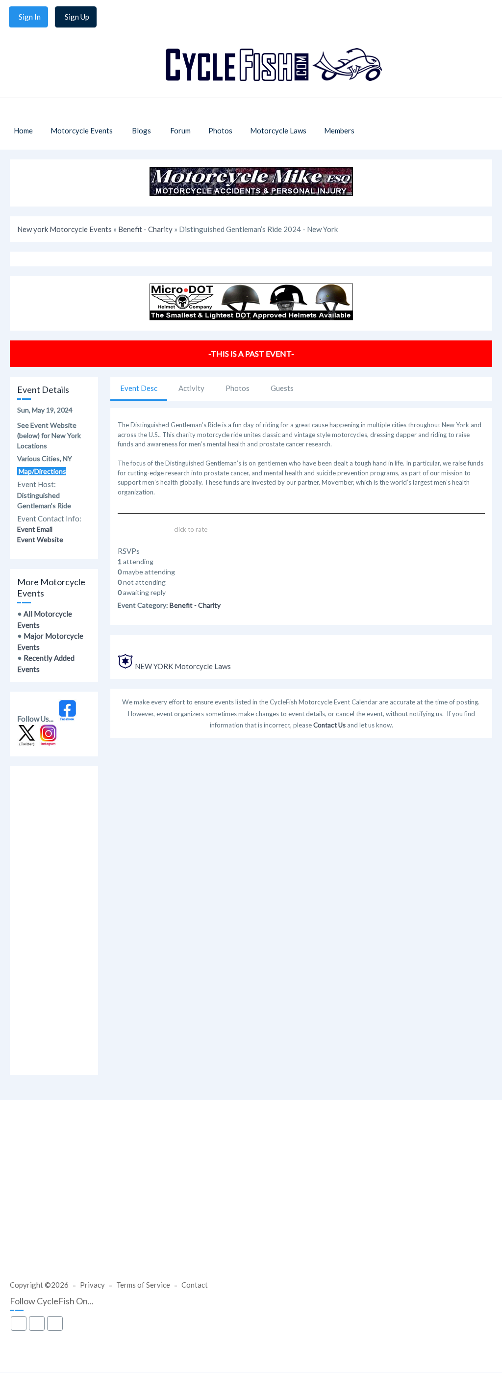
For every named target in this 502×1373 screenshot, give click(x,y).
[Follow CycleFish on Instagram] (48, 743)
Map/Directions (41, 471)
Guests (282, 388)
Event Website (40, 539)
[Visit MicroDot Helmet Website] (251, 317)
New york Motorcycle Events (64, 229)
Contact (194, 1284)
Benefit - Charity (145, 229)
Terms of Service (143, 1284)
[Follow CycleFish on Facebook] (67, 718)
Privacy (92, 1284)
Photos (238, 388)
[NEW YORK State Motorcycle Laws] (125, 666)
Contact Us (329, 725)
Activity (191, 388)
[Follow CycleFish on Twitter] (26, 743)
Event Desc (138, 388)
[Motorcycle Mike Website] (251, 193)
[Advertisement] (54, 921)
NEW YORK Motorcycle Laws (183, 666)
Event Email (34, 529)
